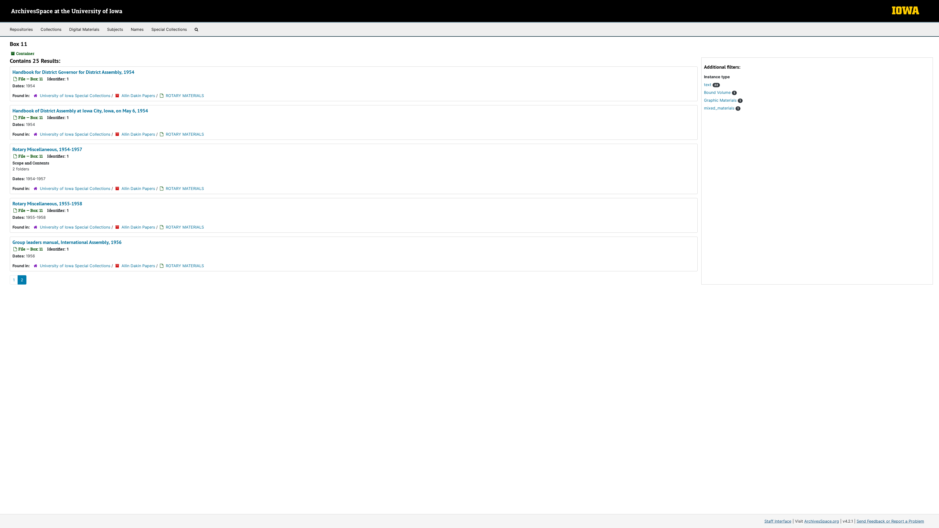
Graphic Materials (722, 100)
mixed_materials (721, 108)
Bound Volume (719, 92)
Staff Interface (777, 521)
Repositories (21, 29)
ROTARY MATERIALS (185, 95)
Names (137, 29)
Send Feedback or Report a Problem (890, 521)
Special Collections (169, 29)
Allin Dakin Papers (138, 95)
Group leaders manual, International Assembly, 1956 (67, 242)
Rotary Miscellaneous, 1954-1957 (47, 149)
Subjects (115, 29)
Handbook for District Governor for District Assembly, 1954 (73, 72)
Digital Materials (84, 29)
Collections (51, 29)
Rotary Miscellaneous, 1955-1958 (47, 203)
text (711, 84)
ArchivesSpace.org (821, 521)
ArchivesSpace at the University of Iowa (66, 11)
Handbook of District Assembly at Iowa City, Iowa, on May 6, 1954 (80, 111)
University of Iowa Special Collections (75, 95)
